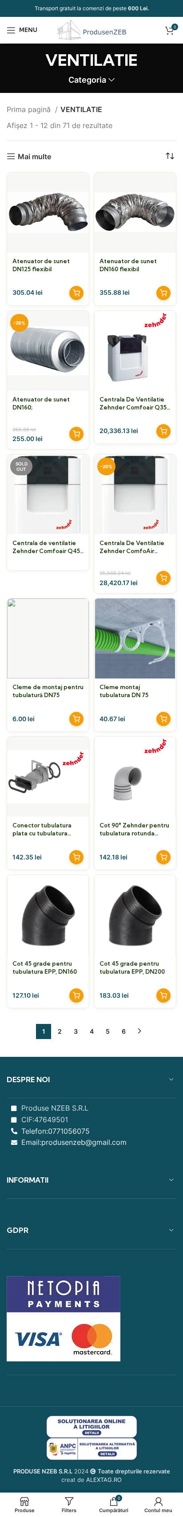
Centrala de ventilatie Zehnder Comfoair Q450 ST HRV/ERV (48, 547)
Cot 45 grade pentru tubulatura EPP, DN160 (44, 967)
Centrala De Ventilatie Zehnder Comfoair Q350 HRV (134, 403)
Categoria (87, 80)
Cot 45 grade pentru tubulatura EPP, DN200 (132, 967)
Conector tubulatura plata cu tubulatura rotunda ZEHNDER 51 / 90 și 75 (44, 829)
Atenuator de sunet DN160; (41, 403)
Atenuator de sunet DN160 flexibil (128, 265)
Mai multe (34, 156)
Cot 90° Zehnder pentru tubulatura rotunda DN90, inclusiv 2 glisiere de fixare (134, 829)
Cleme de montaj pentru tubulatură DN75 (48, 690)
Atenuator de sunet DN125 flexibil (41, 265)
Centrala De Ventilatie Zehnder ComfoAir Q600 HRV (131, 547)
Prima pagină (30, 109)
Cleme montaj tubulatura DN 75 (123, 690)
